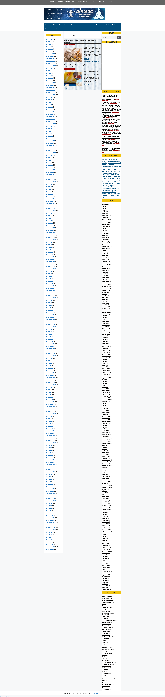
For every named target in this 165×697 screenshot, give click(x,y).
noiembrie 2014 (50, 380)
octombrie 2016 (50, 324)
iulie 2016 (49, 331)
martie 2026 (49, 51)
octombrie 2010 (50, 498)
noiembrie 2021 (50, 177)
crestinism (106, 164)
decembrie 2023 (51, 116)
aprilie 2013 (49, 426)
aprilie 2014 (49, 397)
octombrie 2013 (50, 411)
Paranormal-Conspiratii (66, 3)
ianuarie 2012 (50, 462)
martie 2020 (49, 225)
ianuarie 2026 (50, 56)
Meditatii (104, 644)
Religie (56, 3)
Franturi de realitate (102, 1)
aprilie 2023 (49, 136)
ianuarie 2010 (50, 520)
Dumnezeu (106, 168)
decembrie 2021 (50, 174)
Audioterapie (105, 605)
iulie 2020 (49, 215)
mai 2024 (49, 104)
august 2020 (49, 213)
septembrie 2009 (51, 530)
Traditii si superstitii (49, 3)
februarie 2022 (50, 169)
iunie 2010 (49, 508)
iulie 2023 (49, 128)
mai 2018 (48, 278)
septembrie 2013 (51, 414)
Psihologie (104, 669)
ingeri (111, 175)
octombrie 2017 (50, 295)
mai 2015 (48, 365)
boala (104, 161)
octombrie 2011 (50, 469)
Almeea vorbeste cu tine (108, 598)
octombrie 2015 (50, 353)
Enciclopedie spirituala (107, 627)
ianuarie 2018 (50, 288)
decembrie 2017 (50, 290)
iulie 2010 (49, 505)
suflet (110, 190)
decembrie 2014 (50, 377)
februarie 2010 (50, 518)
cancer (111, 161)
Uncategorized (105, 689)
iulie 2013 (49, 418)
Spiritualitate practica (82, 1)
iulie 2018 (49, 273)
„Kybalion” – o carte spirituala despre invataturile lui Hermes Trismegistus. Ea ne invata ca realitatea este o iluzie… (111, 115)
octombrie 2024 (50, 92)
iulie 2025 (49, 70)
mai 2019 (48, 249)
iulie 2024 (49, 99)
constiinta (106, 163)
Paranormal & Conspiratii (112, 180)
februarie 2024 (50, 111)
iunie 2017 (49, 305)
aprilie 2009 (49, 542)
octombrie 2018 (50, 266)
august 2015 (49, 358)
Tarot (103, 682)
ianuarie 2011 (50, 491)
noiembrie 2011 (50, 467)
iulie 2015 (49, 360)
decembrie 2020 (51, 203)
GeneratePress (97, 693)
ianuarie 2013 (50, 433)
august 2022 (49, 155)
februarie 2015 (50, 373)
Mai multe (86, 58)
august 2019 (49, 242)
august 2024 (50, 97)
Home (46, 1)
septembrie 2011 (51, 472)
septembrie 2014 (51, 385)
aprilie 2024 (49, 107)
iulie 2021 (49, 186)
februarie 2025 (50, 82)
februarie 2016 (50, 344)
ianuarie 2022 (50, 172)
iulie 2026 (49, 41)
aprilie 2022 (49, 165)
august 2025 (49, 68)
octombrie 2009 (50, 527)
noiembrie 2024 (50, 90)
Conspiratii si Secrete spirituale (56, 1)
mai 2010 (48, 510)
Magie (103, 640)
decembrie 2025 (50, 58)
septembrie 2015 (51, 356)
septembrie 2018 (51, 269)
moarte (117, 176)
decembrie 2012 (50, 435)
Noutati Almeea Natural (107, 653)
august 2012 (49, 445)
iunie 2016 (49, 334)
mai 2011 (48, 481)
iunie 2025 (49, 73)
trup (107, 195)
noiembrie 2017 (50, 293)
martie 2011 (49, 486)
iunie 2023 (49, 131)
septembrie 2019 (51, 240)
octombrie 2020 (50, 208)
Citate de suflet (106, 611)
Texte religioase (106, 686)
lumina (105, 176)
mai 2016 (48, 336)
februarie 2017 (50, 314)
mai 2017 (48, 307)
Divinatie (92, 1)
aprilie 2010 (49, 513)
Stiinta (103, 680)
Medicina (110, 1)
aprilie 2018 (49, 281)
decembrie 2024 (51, 87)
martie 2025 (49, 80)
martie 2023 (49, 138)
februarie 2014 (50, 402)
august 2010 (49, 503)
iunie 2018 (49, 276)
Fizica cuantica (106, 635)
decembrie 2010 (50, 493)
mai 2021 (48, 191)
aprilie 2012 (49, 455)
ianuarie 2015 (50, 375)
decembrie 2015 (50, 348)
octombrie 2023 (50, 121)
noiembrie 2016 (50, 322)
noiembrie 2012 (50, 438)
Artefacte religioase (107, 602)
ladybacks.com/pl (4, 696)
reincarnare (106, 183)
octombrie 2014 (50, 382)
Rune (103, 675)
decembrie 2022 (51, 145)
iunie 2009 (49, 537)
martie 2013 (49, 428)
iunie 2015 (49, 363)
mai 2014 (48, 394)
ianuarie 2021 (50, 201)
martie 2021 (49, 196)
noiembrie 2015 (50, 351)
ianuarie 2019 (50, 259)
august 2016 (49, 329)
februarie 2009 (50, 547)
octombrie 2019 (50, 237)
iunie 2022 (49, 160)
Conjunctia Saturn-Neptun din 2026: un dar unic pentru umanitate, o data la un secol (111, 138)
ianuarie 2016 (50, 346)
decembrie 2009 (51, 522)
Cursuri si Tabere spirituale (108, 620)
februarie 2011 (50, 489)
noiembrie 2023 (50, 119)
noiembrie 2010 (50, 496)
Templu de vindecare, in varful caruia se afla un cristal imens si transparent (111, 133)
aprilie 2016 (49, 339)
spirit (107, 185)
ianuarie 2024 (50, 114)
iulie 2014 (49, 389)
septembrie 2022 (51, 153)
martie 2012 (49, 457)
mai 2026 (49, 46)
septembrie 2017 (51, 298)
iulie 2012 (49, 447)
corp (112, 163)
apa (104, 159)
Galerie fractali (105, 638)
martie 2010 (49, 515)
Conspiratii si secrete (107, 613)
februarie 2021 (50, 198)
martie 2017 (49, 312)
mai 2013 (48, 423)
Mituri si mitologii (106, 647)
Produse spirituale (106, 667)
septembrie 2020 (51, 211)
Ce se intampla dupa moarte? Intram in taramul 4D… (111, 103)
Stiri (104, 190)
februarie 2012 (50, 460)
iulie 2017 (49, 302)
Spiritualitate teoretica (69, 1)
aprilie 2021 (49, 194)
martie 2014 (49, 399)
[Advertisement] (111, 68)
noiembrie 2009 (50, 525)
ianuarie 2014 (50, 404)
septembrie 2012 (51, 443)
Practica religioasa (106, 666)
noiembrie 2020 (50, 206)
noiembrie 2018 (50, 264)
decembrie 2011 (50, 464)
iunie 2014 (49, 392)
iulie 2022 (49, 157)
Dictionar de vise (106, 622)
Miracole (104, 646)
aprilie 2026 (49, 49)
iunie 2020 (49, 218)
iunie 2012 (49, 450)
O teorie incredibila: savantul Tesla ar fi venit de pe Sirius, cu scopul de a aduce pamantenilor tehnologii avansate (111, 121)
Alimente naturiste (89, 87)
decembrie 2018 (50, 261)
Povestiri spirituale (107, 664)
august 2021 (49, 184)
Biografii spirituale (106, 607)
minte (110, 176)
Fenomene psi (107, 171)
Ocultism (104, 657)
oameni (105, 178)
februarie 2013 (50, 431)
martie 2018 (49, 283)
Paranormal (105, 660)
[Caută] (119, 37)
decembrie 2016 (50, 319)
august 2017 (49, 300)
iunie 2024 (49, 102)
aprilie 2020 (49, 223)
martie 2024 (49, 109)
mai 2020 (49, 220)
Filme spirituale (106, 631)
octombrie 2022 (50, 150)
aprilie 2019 (49, 252)
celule (117, 161)
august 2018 (49, 271)
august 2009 (49, 532)
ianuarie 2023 (50, 143)
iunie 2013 (49, 421)
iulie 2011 (48, 476)
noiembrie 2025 (50, 61)
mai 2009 (49, 539)
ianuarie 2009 (50, 549)
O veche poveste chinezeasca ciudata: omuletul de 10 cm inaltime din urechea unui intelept (110, 142)
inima (117, 175)
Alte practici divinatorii (107, 600)
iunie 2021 (49, 189)
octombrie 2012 (50, 440)
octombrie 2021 (50, 179)
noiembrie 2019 (50, 235)
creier (118, 163)
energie (113, 169)
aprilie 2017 (49, 310)
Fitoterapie (87, 61)
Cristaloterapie (106, 616)
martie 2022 (49, 167)
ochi (111, 178)
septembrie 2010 (51, 501)
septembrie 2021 (51, 182)
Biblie (117, 159)
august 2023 (49, 126)
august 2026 (49, 39)
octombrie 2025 (50, 63)
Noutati (104, 651)
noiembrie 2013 (50, 409)
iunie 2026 (49, 44)
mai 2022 (49, 162)
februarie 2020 (50, 227)
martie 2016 (49, 341)
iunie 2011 (49, 479)
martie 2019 (49, 254)
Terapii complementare (108, 684)
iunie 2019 (49, 247)
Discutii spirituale (107, 166)
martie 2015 (49, 370)
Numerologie (105, 655)
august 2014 (49, 387)
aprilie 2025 (49, 78)
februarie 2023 (50, 140)
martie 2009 (49, 544)
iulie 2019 (49, 244)
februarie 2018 (50, 285)
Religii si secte (105, 673)
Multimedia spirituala (107, 649)
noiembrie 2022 (50, 148)
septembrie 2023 (51, 124)
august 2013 (49, 416)
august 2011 (49, 474)
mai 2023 (49, 133)
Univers (113, 195)
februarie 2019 (50, 256)
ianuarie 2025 (50, 85)
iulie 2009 (49, 534)
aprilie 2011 (49, 484)
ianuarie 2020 (50, 230)
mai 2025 (49, 75)
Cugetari (113, 164)
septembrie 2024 (51, 95)
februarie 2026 (50, 53)
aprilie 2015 (49, 368)
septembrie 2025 (51, 66)
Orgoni (103, 658)
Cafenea (104, 609)
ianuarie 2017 (50, 317)
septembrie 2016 (51, 327)
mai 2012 (48, 452)
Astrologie (111, 159)
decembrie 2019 (50, 232)
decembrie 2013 (50, 406)
